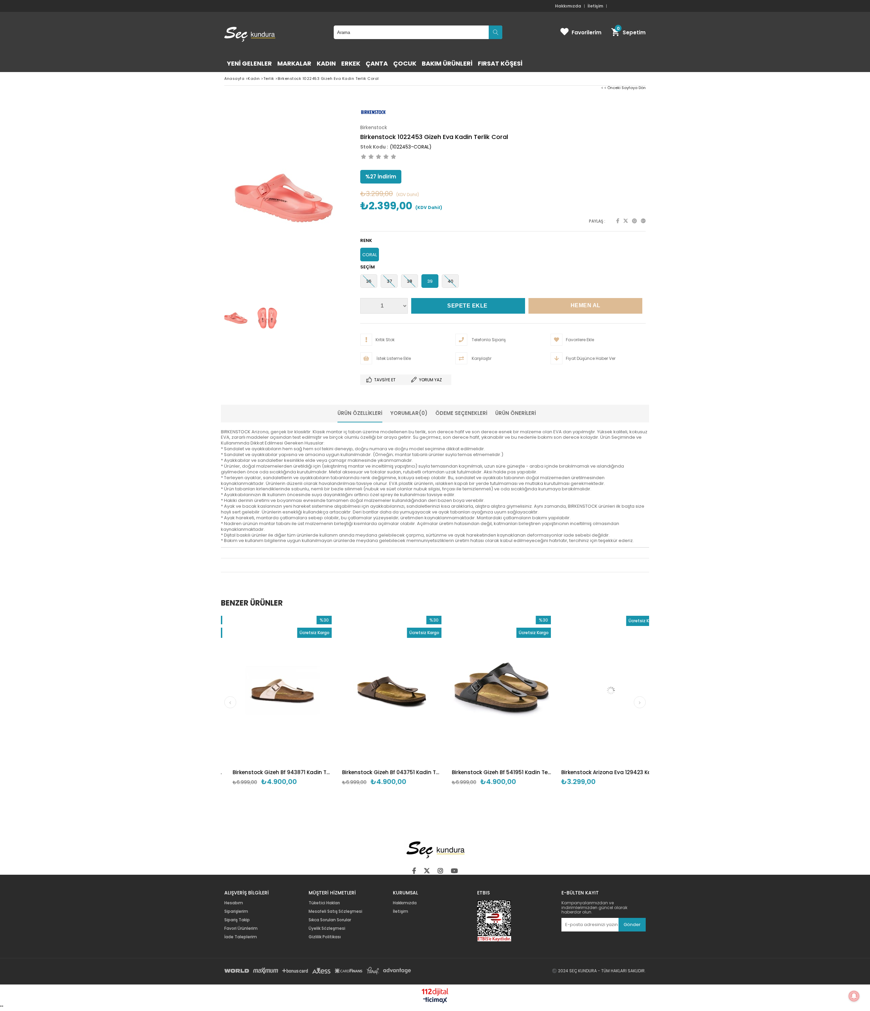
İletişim (595, 6)
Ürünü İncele (221, 709)
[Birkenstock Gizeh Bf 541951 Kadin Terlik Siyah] (416, 690)
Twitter (625, 221)
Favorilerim (587, 32)
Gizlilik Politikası (325, 937)
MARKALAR (294, 63)
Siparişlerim (236, 911)
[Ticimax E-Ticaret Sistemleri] (435, 1000)
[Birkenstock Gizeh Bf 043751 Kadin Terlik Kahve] (306, 690)
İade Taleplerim (240, 937)
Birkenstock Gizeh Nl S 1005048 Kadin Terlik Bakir (635, 772)
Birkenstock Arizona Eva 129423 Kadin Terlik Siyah (526, 772)
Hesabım (233, 903)
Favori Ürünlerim (241, 928)
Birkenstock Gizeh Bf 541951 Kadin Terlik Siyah (416, 772)
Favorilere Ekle (307, 709)
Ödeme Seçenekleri (461, 413)
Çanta (377, 63)
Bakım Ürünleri (447, 63)
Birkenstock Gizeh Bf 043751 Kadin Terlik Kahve (306, 772)
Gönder (632, 924)
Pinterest (634, 221)
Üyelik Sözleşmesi (327, 928)
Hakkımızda (568, 6)
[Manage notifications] (854, 996)
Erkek (350, 63)
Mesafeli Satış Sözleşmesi (335, 911)
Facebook (617, 221)
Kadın (326, 63)
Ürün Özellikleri (359, 413)
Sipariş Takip (237, 920)
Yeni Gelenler (249, 63)
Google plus (643, 221)
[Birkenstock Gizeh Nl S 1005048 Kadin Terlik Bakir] (635, 690)
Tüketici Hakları (324, 903)
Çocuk (404, 63)
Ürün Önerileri (515, 413)
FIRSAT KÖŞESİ (500, 63)
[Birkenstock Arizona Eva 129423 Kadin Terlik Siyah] (526, 690)
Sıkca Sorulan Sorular (330, 920)
